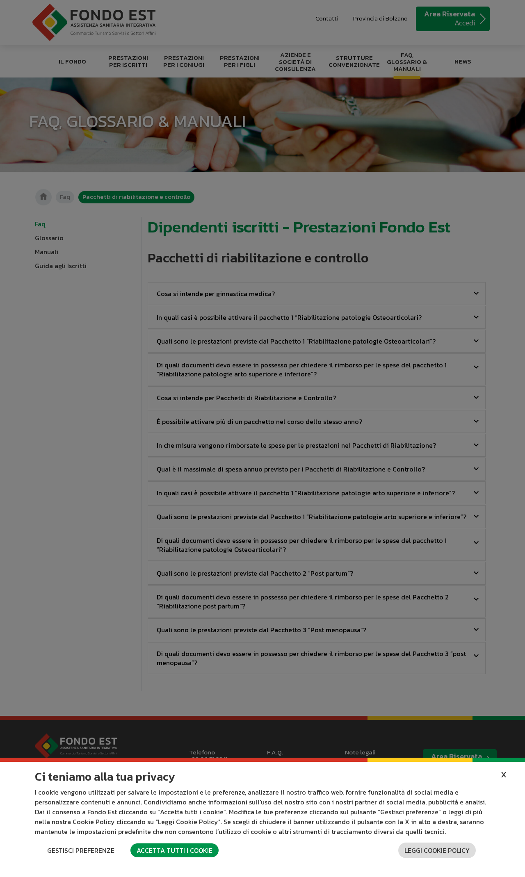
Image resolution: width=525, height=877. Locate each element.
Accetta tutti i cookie (174, 850)
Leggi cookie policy (437, 850)
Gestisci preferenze (80, 850)
